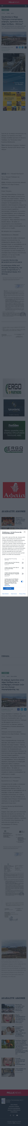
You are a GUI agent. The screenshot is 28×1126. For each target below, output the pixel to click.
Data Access (14, 593)
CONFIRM (8, 588)
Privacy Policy (22, 593)
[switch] (22, 563)
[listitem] (14, 559)
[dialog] (14, 563)
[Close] (25, 532)
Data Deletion (5, 593)
